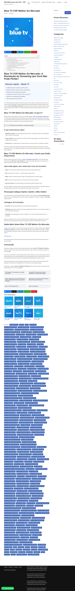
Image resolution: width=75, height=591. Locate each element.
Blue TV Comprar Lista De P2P (10, 351)
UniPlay (55, 128)
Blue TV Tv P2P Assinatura (22, 539)
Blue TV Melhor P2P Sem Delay (40, 422)
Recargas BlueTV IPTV (59, 112)
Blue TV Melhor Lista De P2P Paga (38, 385)
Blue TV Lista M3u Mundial (43, 368)
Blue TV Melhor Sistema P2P (10, 434)
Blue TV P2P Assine (38, 466)
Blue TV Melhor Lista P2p (35, 388)
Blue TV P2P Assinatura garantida (11, 466)
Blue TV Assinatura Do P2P (22, 339)
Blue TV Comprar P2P (9, 356)
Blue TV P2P (13, 146)
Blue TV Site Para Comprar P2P (22, 532)
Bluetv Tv (7, 549)
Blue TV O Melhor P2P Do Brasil (23, 456)
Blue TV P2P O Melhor (18, 488)
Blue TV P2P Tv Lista (31, 503)
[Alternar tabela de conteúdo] (37, 56)
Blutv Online (34, 549)
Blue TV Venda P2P (41, 544)
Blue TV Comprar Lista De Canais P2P (37, 349)
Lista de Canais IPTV (58, 89)
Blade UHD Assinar (58, 48)
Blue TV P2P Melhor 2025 (9, 478)
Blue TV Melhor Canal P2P (39, 383)
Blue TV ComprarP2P (9, 366)
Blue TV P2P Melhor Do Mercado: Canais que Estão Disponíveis (19, 62)
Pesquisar (56, 10)
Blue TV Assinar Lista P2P (10, 334)
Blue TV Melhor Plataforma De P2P (37, 429)
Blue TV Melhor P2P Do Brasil (10, 407)
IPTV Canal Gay (57, 70)
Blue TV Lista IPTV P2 (22, 368)
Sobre (29, 3)
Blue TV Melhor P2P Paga (22, 412)
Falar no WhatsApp (8, 588)
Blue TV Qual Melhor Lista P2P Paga (12, 517)
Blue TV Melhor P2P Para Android (27, 417)
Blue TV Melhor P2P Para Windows (26, 422)
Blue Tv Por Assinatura (9, 505)
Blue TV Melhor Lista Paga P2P (26, 400)
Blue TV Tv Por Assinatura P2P (26, 542)
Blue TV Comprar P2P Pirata (10, 361)
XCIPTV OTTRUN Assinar (59, 132)
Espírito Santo (57, 61)
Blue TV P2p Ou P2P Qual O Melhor (31, 488)
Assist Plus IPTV (57, 42)
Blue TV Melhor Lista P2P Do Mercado (12, 393)
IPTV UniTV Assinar (58, 82)
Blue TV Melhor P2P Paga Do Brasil (12, 415)
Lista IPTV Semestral (58, 95)
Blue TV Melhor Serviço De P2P (38, 432)
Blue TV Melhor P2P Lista (42, 410)
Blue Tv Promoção (38, 505)
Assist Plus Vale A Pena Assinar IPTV (61, 25)
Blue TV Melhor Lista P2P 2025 (10, 390)
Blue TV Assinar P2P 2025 (31, 334)
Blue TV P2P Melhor (42, 476)
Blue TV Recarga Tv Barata (10, 527)
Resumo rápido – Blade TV (12, 59)
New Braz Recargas (58, 99)
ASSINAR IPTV (57, 39)
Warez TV (56, 130)
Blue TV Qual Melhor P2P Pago (11, 520)
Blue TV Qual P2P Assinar (10, 522)
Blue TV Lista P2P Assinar (41, 371)
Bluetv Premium (42, 547)
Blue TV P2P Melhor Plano (35, 481)
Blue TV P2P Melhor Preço (10, 483)
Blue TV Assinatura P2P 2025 (10, 341)
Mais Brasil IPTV (57, 97)
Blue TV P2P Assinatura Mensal (26, 466)
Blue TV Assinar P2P (20, 334)
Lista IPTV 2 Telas (57, 91)
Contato (65, 2)
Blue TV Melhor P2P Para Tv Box (11, 422)
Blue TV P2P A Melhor (19, 461)
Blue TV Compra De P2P (21, 346)
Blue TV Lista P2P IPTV (32, 373)
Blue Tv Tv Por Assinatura (34, 539)
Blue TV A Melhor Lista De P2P (10, 327)
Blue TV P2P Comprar (33, 471)
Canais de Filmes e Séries (59, 52)
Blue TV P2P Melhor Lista (10, 481)
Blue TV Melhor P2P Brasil (22, 405)
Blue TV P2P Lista (21, 476)
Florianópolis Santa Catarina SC (60, 63)
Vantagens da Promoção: (13, 66)
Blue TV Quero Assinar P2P (34, 522)
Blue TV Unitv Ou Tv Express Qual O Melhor (13, 544)
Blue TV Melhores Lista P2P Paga (11, 437)
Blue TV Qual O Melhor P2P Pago (37, 520)
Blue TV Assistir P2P (31, 344)
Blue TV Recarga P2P (20, 525)
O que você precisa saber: (13, 61)
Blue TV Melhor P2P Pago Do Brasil (12, 417)
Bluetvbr (12, 549)
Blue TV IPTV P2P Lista (19, 366)
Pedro (7, 13)
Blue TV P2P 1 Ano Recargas (42, 459)
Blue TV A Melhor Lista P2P (23, 327)
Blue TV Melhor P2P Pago (25, 415)
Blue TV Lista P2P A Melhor (28, 371)
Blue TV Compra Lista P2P (32, 346)
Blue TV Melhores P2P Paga (37, 449)
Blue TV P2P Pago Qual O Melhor (36, 493)
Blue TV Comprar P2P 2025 (20, 356)
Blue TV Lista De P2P (40, 366)
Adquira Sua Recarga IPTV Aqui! (48, 2)
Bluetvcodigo (19, 549)
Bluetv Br (27, 547)
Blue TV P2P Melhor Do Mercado (41, 116)
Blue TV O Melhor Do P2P (38, 454)
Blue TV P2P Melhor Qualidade (23, 483)
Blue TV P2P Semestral (20, 503)
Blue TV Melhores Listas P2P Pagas (12, 444)
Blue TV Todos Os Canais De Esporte (12, 537)
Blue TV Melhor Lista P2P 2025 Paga (25, 390)
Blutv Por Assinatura (42, 549)
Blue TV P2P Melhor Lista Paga (22, 481)
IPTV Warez (56, 84)
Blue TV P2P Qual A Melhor (36, 498)
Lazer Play (56, 86)
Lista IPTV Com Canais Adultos (60, 93)
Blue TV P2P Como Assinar (10, 471)
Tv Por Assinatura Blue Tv (33, 554)
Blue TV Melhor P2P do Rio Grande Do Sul (13, 410)
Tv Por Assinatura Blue (21, 554)
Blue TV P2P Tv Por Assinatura (43, 503)
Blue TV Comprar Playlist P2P (11, 363)
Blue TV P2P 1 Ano (32, 459)
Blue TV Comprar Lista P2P (23, 351)
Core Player (56, 57)
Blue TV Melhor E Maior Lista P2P (11, 385)
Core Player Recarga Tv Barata (60, 29)
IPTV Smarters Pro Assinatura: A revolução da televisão (21, 125)
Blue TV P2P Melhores (35, 483)
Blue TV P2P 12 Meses (9, 461)
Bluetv (15, 547)
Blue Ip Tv (21, 324)
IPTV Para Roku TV (58, 74)
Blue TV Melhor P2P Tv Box (10, 427)
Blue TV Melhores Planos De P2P (11, 454)
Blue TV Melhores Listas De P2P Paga (26, 437)
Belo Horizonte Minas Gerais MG (61, 44)
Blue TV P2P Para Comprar (37, 495)
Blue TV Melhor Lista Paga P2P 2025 (40, 400)
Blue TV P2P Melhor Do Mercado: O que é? (15, 60)
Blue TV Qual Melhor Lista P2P (28, 515)
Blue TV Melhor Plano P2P (23, 429)
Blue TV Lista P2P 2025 (17, 371)
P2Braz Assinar (57, 106)
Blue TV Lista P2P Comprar (21, 373)
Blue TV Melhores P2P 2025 (10, 449)
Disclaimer (11, 567)
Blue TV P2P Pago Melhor (10, 493)
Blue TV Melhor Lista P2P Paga (11, 395)
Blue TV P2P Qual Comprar (10, 500)
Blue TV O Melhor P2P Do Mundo (38, 456)
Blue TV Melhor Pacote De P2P (23, 427)
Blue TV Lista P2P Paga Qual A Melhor (40, 378)
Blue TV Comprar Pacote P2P (37, 361)
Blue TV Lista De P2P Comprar (10, 368)
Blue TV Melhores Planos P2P (25, 454)
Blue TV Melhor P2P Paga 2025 (34, 412)
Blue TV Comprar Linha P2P (23, 349)
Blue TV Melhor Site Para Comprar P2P (25, 434)
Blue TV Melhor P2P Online (10, 412)
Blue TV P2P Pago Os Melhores (22, 493)
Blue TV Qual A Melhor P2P (43, 510)
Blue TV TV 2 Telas (33, 537)
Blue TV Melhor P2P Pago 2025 (38, 415)
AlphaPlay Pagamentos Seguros (60, 21)
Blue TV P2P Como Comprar (22, 471)
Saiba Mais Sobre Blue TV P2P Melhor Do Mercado (16, 67)
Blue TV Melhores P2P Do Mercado (24, 449)
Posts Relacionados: (12, 70)
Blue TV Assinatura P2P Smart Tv (37, 341)
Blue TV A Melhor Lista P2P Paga (36, 327)
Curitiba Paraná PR (58, 59)
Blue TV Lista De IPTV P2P (29, 366)
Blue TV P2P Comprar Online (22, 473)
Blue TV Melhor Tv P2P (39, 434)
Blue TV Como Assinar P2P (10, 346)
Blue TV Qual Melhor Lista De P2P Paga (12, 515)
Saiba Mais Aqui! (7, 236)
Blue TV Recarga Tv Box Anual (23, 527)
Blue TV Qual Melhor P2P (26, 517)
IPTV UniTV (56, 80)
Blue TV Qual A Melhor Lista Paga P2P (28, 510)
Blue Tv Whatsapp (8, 547)
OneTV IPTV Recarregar (59, 104)
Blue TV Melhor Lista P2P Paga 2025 (25, 395)
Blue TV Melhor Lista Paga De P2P (11, 400)
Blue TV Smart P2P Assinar (35, 532)
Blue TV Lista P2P (8, 371)
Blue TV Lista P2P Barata (9, 373)
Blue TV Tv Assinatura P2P (10, 539)
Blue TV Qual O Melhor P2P (24, 520)
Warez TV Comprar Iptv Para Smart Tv (62, 23)
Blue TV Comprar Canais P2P (10, 349)
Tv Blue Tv (13, 554)
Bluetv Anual (21, 547)
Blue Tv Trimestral (25, 537)
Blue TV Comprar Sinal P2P (23, 363)
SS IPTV (55, 125)
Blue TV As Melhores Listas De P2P (21, 329)
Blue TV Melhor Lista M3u (10, 388)
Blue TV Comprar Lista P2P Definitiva (37, 351)
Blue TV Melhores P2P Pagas (10, 451)
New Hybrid (56, 102)
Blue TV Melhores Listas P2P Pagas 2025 (28, 444)
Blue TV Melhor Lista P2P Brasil (40, 390)
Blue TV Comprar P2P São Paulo (24, 361)
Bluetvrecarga (26, 549)
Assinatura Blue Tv (14, 324)
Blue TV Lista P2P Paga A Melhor (11, 378)
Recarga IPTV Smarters (59, 110)
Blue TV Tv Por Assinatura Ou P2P (11, 542)
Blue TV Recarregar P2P (10, 532)
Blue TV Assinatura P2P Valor (11, 344)
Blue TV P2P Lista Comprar (31, 476)
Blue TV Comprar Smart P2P (36, 363)
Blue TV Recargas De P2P (36, 527)
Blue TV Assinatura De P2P (10, 339)
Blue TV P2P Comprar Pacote (35, 473)
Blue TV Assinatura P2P (34, 339)
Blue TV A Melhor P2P (9, 329)
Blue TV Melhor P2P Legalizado (29, 410)
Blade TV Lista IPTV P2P (59, 46)
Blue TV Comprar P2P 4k (31, 356)
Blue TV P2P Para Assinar (10, 495)
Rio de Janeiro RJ (57, 119)
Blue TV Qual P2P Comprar (22, 522)
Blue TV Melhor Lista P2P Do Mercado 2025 (29, 393)
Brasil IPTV (56, 50)
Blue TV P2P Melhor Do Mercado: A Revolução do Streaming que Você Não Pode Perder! (22, 57)
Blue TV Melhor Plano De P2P (10, 429)
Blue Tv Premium (30, 505)
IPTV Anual (56, 65)
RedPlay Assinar (57, 117)
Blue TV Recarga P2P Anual (31, 525)
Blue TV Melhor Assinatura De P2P (11, 383)
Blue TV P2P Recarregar (10, 503)
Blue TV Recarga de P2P (9, 525)
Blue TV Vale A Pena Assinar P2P (30, 544)
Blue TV (26, 324)
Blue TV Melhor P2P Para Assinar (42, 417)
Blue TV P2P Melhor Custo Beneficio (23, 478)
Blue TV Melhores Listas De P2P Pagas (12, 439)
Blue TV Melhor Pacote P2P (36, 427)
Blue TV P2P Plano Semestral (10, 498)
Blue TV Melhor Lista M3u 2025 (22, 388)
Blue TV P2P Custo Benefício (10, 476)
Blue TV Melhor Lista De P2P (24, 385)
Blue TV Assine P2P (22, 344)
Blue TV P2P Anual (28, 461)
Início (29, 2)
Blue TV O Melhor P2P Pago (10, 459)
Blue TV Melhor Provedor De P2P (23, 432)
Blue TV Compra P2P (43, 346)
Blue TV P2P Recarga (33, 500)
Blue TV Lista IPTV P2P (32, 368)
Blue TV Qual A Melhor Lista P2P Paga (12, 510)
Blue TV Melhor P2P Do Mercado (24, 407)
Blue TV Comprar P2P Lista (43, 356)
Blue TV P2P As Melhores (39, 461)
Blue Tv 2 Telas (33, 324)
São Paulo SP (57, 123)
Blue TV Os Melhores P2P (22, 459)
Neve (5, 570)
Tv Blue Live (7, 554)
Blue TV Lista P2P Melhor (43, 373)
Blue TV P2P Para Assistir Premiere (23, 495)
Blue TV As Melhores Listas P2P (36, 329)
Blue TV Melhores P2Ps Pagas (36, 451)
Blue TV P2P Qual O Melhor (22, 500)
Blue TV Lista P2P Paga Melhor (25, 378)
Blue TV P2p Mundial (9, 488)
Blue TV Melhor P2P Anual (10, 405)
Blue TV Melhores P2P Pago (23, 451)
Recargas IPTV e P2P (58, 115)
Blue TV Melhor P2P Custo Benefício (36, 405)
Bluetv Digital (34, 547)
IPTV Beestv (56, 68)
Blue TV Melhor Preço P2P (10, 432)
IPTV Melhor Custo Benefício (60, 72)
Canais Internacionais (58, 55)
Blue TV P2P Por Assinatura (23, 498)
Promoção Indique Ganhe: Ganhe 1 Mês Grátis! (16, 65)
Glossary (16, 567)
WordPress (13, 570)
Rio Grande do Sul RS (58, 121)
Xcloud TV (56, 134)
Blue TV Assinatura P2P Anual (24, 341)
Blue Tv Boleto (40, 344)
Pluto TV (55, 108)
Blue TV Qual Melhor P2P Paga (38, 517)
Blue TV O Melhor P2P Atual (10, 456)
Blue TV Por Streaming (20, 505)
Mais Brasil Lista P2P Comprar (60, 27)
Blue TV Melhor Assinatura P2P (26, 383)
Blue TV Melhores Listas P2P (27, 439)
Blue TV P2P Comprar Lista (10, 473)
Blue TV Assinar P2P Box (42, 334)
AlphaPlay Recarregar (58, 37)
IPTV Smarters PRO (35, 2)
